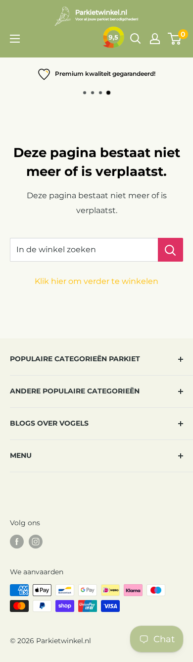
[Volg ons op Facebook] (17, 542)
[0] (175, 39)
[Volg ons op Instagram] (36, 542)
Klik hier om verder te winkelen (96, 281)
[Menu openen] (15, 39)
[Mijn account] (155, 38)
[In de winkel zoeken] (170, 250)
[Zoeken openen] (135, 38)
